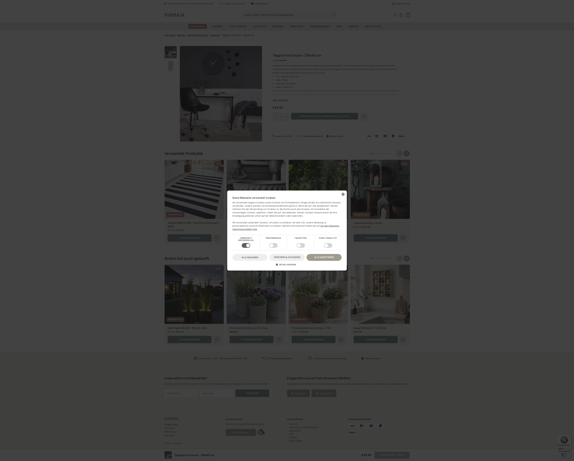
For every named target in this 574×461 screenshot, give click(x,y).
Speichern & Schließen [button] (287, 257)
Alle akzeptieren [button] (324, 257)
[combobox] (343, 194)
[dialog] (287, 230)
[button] (287, 265)
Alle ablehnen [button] (250, 257)
